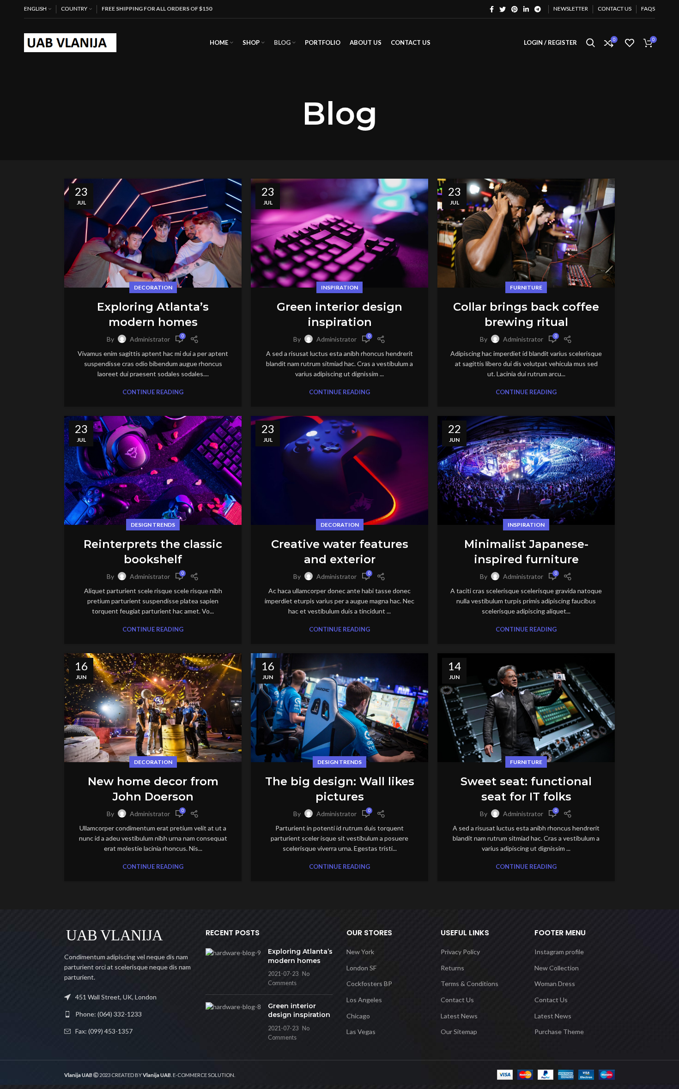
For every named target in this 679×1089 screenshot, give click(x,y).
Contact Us (457, 1000)
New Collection (556, 968)
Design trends (153, 524)
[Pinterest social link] (515, 9)
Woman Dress (554, 983)
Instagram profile (559, 952)
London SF (361, 968)
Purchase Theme (559, 1031)
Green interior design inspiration (299, 1010)
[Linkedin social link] (526, 9)
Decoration (153, 287)
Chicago (358, 1016)
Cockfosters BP (369, 983)
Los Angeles (364, 1000)
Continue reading (152, 392)
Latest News (459, 1016)
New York (360, 952)
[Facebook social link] (492, 9)
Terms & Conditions (469, 983)
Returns (452, 968)
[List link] (128, 1014)
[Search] (591, 43)
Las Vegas (361, 1031)
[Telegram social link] (538, 9)
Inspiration (339, 287)
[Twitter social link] (503, 9)
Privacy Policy (460, 952)
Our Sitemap (459, 1031)
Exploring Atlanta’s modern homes (300, 956)
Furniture (526, 287)
